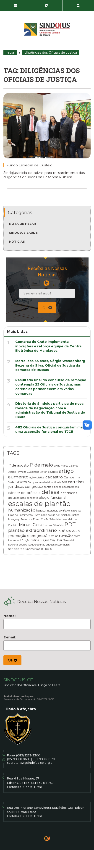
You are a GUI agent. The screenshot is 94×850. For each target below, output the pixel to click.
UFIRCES (46, 549)
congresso (34, 487)
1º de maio (41, 465)
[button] (15, 5)
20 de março (61, 465)
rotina (35, 540)
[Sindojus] (47, 29)
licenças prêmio (17, 519)
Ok (45, 308)
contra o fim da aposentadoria (61, 486)
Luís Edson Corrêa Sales (41, 519)
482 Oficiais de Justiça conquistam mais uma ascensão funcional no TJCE (50, 429)
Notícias (17, 241)
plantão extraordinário (32, 530)
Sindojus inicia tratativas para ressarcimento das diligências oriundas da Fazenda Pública (44, 175)
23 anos (73, 465)
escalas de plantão (39, 504)
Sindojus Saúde (23, 232)
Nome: (9, 616)
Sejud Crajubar (51, 540)
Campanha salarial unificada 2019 (47, 482)
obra (49, 525)
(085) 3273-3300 (28, 755)
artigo (66, 471)
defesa (51, 492)
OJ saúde (58, 525)
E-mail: (9, 637)
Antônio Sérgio (49, 471)
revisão (66, 535)
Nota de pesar (22, 224)
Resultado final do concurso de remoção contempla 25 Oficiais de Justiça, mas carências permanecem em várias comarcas (50, 387)
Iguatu (41, 510)
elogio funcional (52, 498)
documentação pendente (23, 497)
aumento (18, 477)
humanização (21, 510)
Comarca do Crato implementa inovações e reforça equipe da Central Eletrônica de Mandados (48, 346)
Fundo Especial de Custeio (29, 165)
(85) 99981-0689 (19, 759)
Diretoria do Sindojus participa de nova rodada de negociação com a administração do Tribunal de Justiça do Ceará (50, 410)
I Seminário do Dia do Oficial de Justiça (56, 515)
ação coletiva (36, 477)
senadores (16, 549)
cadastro (54, 477)
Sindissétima (32, 549)
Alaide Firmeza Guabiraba (23, 471)
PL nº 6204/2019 (69, 531)
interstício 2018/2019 (58, 510)
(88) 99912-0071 (44, 759)
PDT (70, 524)
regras (54, 536)
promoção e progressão (29, 536)
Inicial (10, 52)
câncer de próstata (24, 493)
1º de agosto (18, 465)
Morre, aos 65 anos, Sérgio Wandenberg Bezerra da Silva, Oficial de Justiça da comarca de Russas (50, 365)
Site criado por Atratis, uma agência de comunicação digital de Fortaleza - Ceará (47, 839)
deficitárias (68, 493)
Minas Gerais (32, 524)
